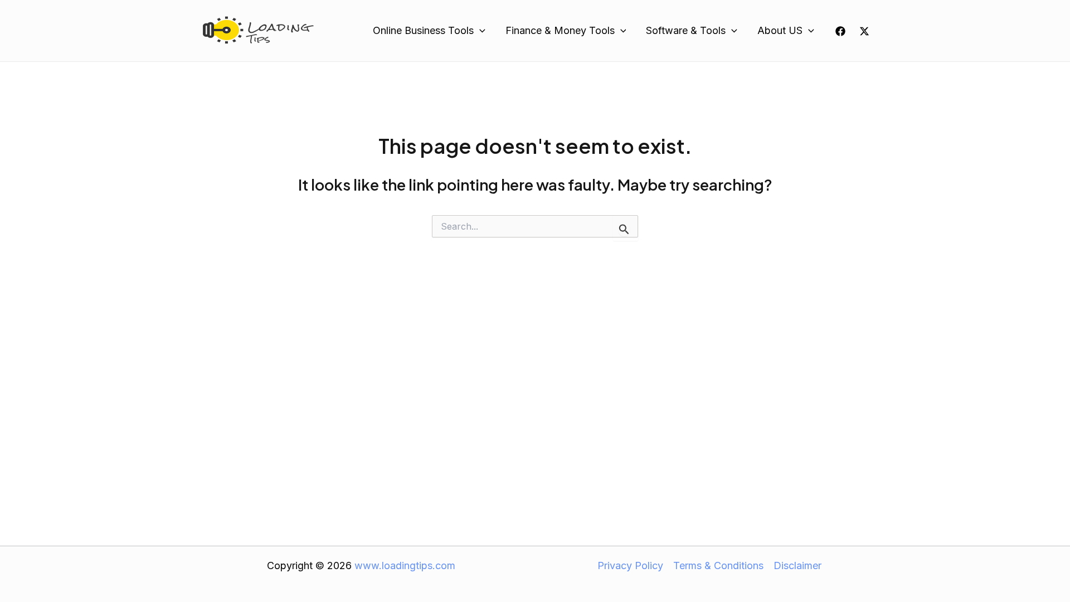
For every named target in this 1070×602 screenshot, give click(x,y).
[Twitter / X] (864, 31)
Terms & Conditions (718, 565)
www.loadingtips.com (404, 565)
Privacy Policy (630, 565)
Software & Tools (686, 30)
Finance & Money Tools (560, 30)
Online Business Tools (423, 30)
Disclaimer (797, 565)
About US (779, 30)
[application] (479, 31)
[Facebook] (840, 31)
